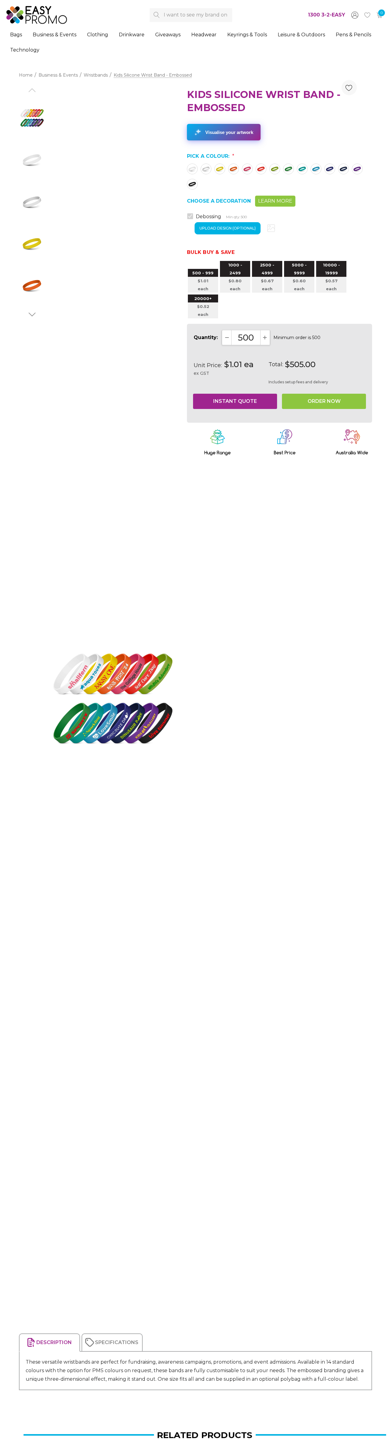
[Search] (156, 15)
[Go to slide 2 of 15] (32, 314)
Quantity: (206, 337)
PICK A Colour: (210, 156)
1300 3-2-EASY (326, 15)
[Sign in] (354, 15)
